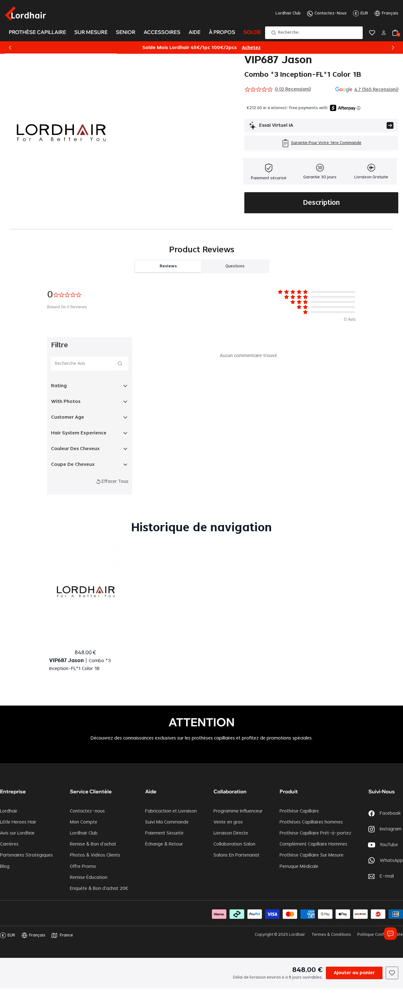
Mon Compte (83, 822)
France (66, 935)
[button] (10, 48)
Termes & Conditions (331, 934)
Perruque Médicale (299, 866)
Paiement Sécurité (164, 833)
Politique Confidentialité (380, 934)
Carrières (9, 844)
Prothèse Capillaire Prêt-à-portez (315, 833)
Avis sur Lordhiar (17, 833)
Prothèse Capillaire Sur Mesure (311, 855)
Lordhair (8, 811)
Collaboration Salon (234, 844)
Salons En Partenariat (236, 855)
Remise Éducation (88, 877)
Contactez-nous (87, 811)
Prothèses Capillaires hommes (311, 822)
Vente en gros (228, 822)
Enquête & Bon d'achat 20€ (99, 888)
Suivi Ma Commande (167, 822)
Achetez (251, 47)
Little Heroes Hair (18, 822)
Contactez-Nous (331, 13)
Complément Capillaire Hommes (313, 844)
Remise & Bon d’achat (93, 844)
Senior (125, 32)
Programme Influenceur (238, 811)
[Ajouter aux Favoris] (392, 973)
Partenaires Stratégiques (26, 855)
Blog (4, 866)
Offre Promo (83, 866)
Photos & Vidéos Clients (95, 855)
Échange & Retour (164, 844)
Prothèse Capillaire (299, 811)
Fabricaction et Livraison (171, 811)
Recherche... (289, 32)
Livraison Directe (230, 833)
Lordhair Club (288, 13)
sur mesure (91, 32)
